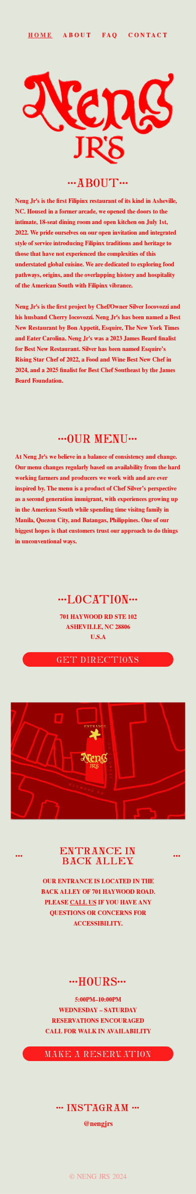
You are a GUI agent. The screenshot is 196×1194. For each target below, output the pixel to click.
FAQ (110, 35)
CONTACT (148, 35)
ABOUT (77, 35)
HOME (40, 35)
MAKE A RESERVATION (98, 1054)
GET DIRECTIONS (98, 660)
